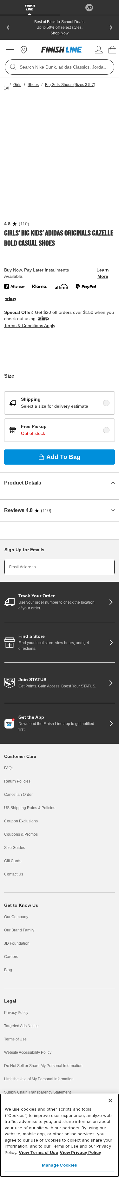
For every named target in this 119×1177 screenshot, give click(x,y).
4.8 (7, 223)
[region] (59, 1135)
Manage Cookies (59, 1165)
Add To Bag (63, 457)
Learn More (102, 273)
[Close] (110, 1100)
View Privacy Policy (80, 1152)
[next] (111, 27)
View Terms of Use (38, 1152)
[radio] (106, 403)
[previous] (8, 27)
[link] (61, 49)
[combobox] (59, 67)
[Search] (13, 67)
